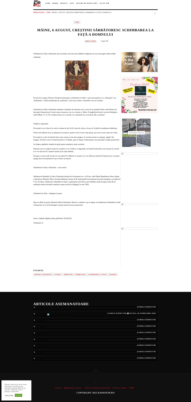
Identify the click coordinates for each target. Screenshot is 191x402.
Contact (58, 388)
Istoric (57, 274)
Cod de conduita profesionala (97, 388)
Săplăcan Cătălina (90, 41)
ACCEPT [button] (18, 395)
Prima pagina (38, 12)
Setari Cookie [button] (9, 395)
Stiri (48, 12)
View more (95, 308)
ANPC (131, 388)
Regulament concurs (73, 388)
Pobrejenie (81, 274)
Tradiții (112, 274)
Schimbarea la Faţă (97, 274)
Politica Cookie (120, 388)
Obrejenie (68, 274)
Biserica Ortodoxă (43, 274)
